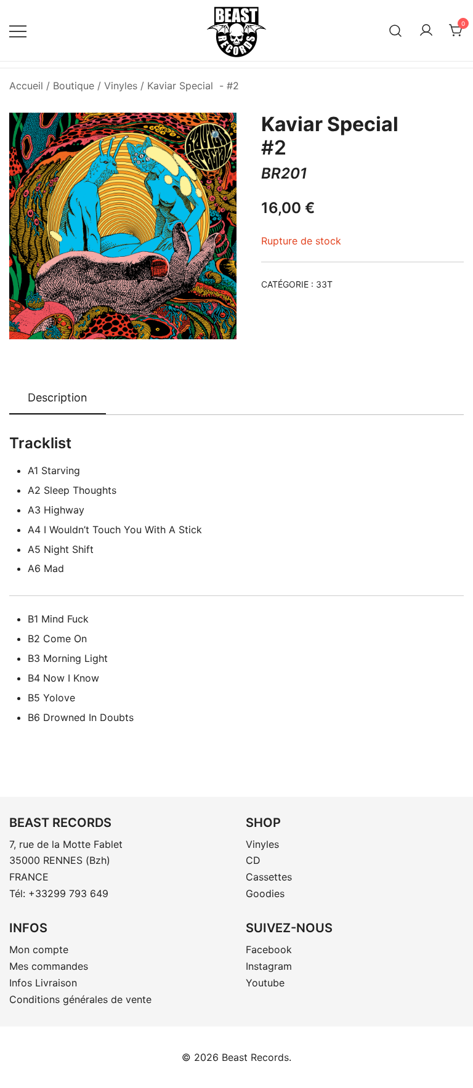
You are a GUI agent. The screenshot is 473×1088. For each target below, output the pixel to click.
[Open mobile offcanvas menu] (17, 30)
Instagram (269, 966)
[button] (217, 135)
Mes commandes (48, 966)
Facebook (269, 949)
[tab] (57, 398)
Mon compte (38, 949)
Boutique (73, 85)
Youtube (265, 983)
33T (324, 284)
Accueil (26, 85)
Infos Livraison (43, 983)
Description (57, 397)
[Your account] (426, 31)
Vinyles (120, 85)
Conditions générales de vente (80, 999)
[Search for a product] (395, 30)
